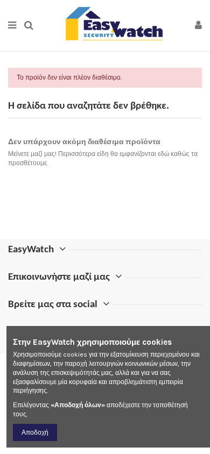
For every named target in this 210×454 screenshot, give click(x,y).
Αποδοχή (35, 432)
